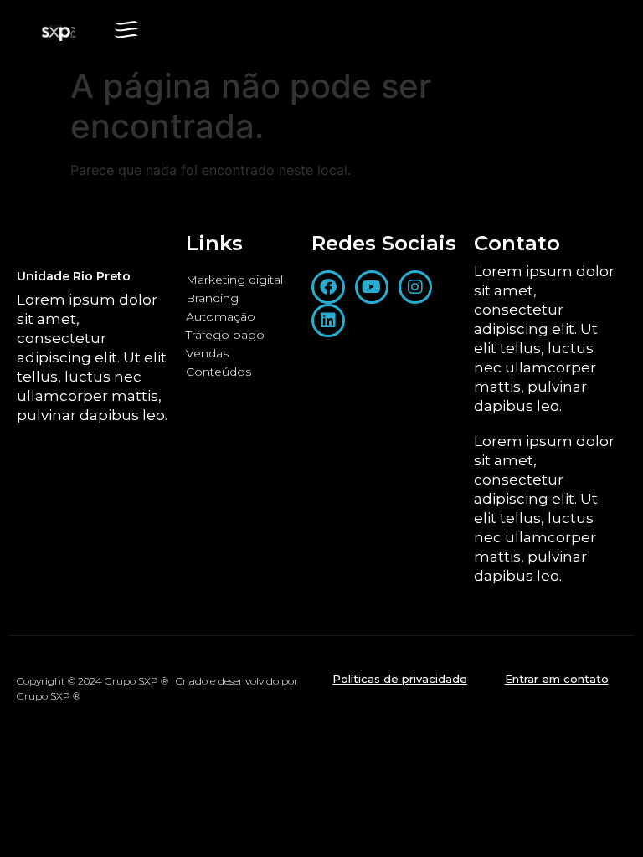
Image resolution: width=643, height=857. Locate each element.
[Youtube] (371, 287)
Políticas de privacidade (399, 678)
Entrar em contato (557, 678)
